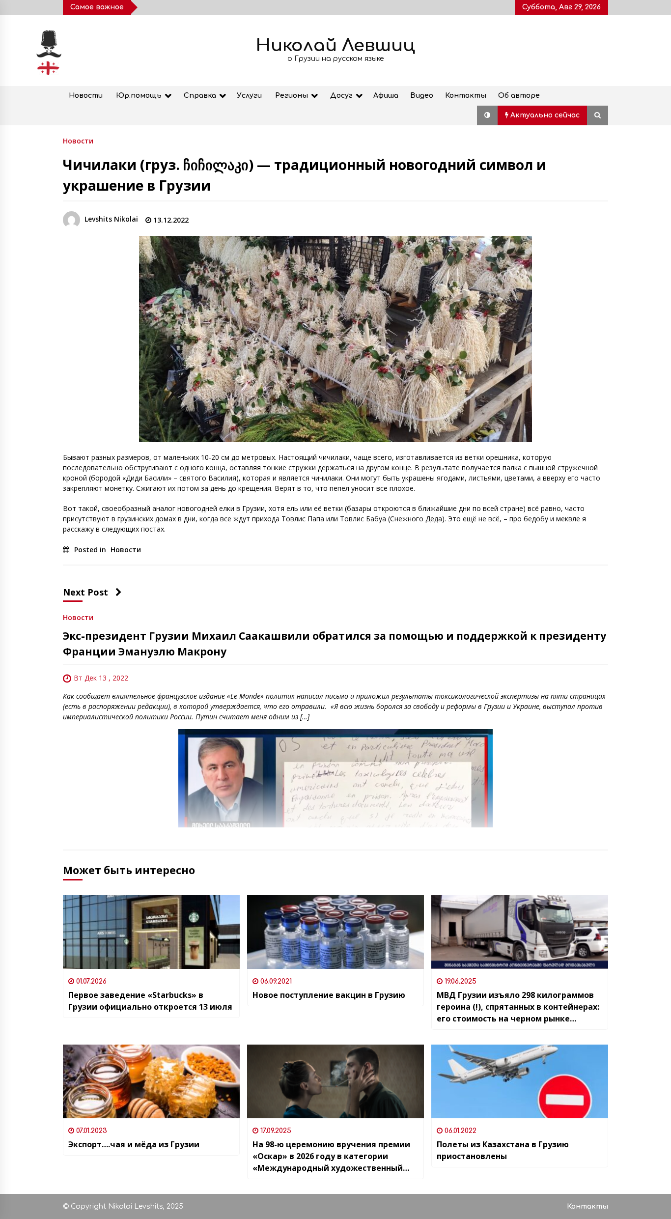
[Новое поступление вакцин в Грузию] (335, 932)
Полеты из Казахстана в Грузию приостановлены (503, 1150)
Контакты (465, 95)
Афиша (385, 95)
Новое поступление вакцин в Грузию (328, 995)
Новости (86, 95)
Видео (421, 95)
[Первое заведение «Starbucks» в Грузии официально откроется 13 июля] (151, 932)
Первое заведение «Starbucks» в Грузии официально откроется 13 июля (150, 1001)
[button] (487, 115)
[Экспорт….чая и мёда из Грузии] (151, 1081)
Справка (200, 95)
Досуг (341, 95)
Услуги (249, 95)
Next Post (85, 592)
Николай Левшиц (335, 45)
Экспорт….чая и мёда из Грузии (133, 1144)
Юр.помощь (139, 95)
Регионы (291, 95)
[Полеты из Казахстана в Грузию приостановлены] (519, 1081)
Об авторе (519, 95)
